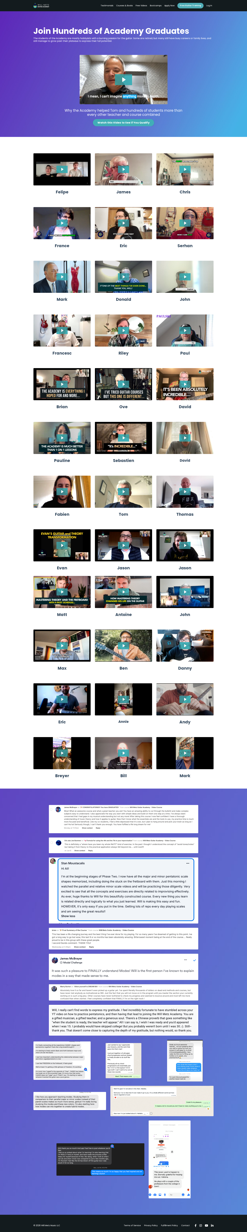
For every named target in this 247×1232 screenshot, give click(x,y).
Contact (185, 1225)
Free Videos (141, 5)
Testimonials (107, 5)
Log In (209, 5)
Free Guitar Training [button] (190, 5)
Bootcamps (156, 5)
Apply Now (169, 5)
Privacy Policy (151, 1225)
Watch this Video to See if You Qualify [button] (123, 122)
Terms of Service (132, 1225)
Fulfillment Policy (169, 1225)
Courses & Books (124, 5)
